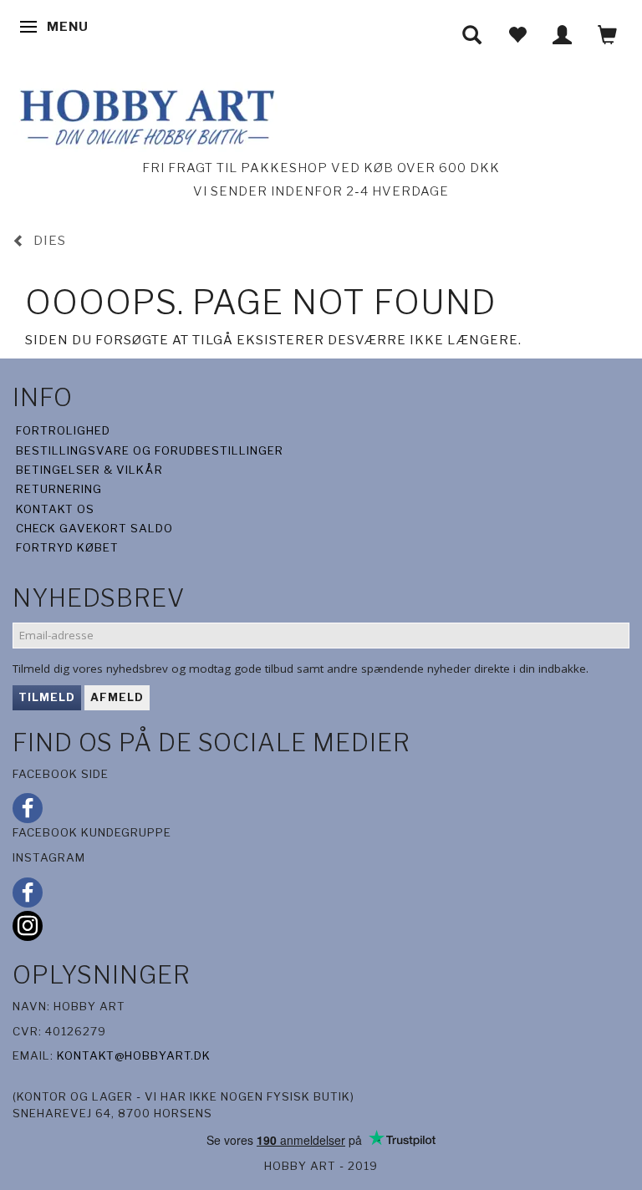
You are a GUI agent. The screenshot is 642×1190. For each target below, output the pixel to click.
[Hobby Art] (145, 115)
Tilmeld (46, 697)
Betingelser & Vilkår (89, 469)
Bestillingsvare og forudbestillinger (149, 450)
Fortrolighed (63, 430)
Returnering (59, 489)
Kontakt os (55, 509)
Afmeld (117, 697)
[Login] (562, 35)
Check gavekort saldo (94, 528)
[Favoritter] (517, 35)
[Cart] (607, 35)
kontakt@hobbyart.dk (134, 1055)
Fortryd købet (67, 547)
